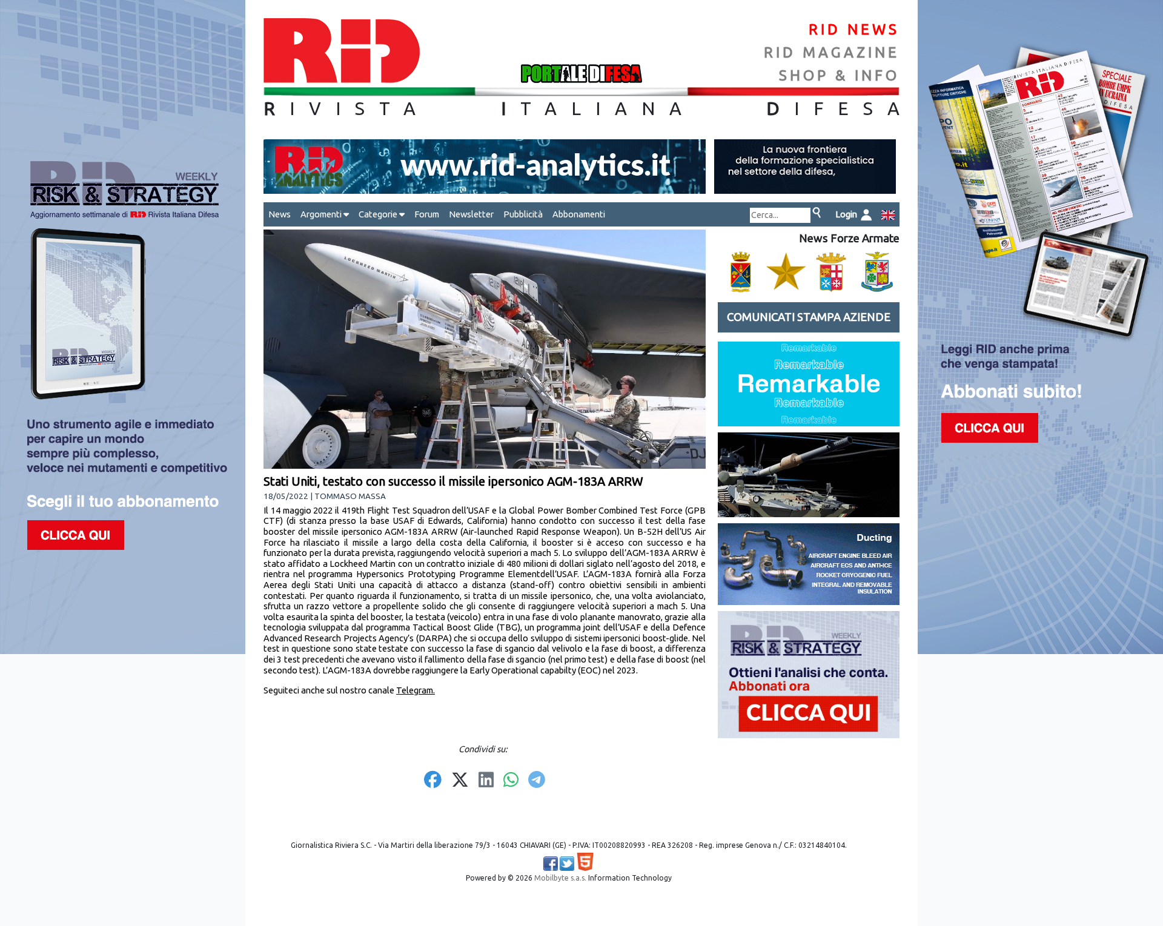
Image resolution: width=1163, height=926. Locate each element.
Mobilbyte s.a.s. (560, 878)
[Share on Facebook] (433, 780)
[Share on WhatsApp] (511, 780)
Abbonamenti (578, 214)
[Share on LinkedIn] (486, 780)
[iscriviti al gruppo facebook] (550, 863)
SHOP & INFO (839, 75)
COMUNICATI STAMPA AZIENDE (808, 317)
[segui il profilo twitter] (567, 863)
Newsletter (471, 214)
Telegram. (415, 690)
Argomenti (321, 214)
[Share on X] (460, 780)
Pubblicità (523, 214)
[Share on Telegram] (536, 780)
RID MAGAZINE (832, 52)
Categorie (379, 214)
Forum (426, 214)
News (279, 214)
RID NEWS (854, 29)
